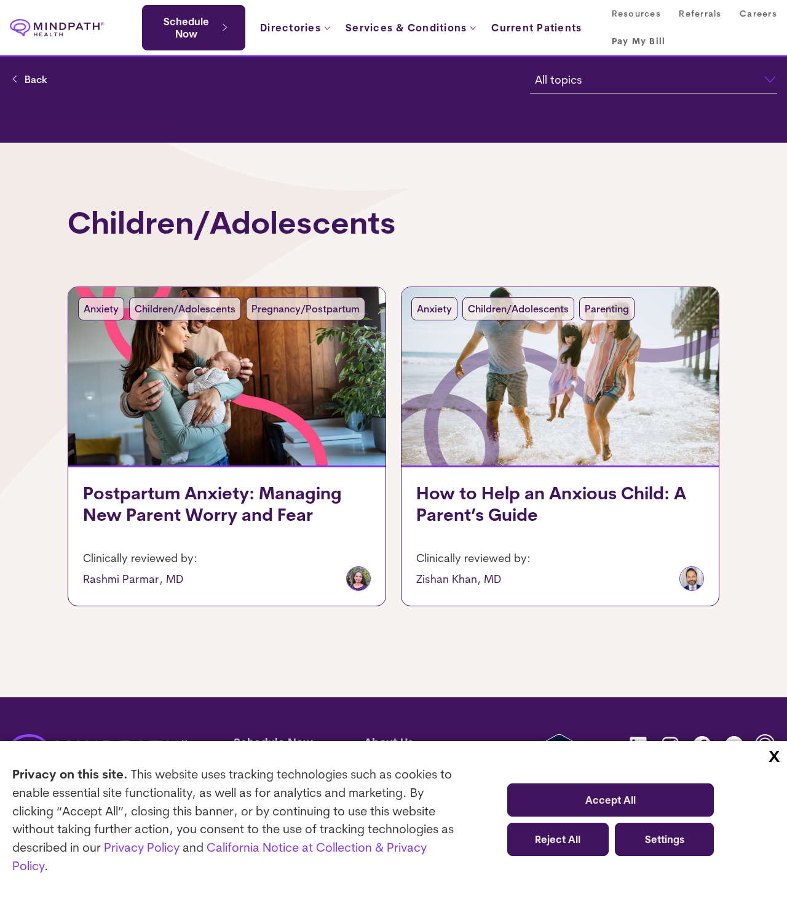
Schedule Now (186, 27)
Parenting (607, 308)
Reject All (557, 839)
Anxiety (101, 308)
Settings (664, 839)
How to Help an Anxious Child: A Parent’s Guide (551, 503)
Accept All (610, 800)
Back (36, 79)
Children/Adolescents (185, 308)
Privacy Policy (142, 847)
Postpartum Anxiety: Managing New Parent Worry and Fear (212, 503)
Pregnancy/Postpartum (305, 308)
